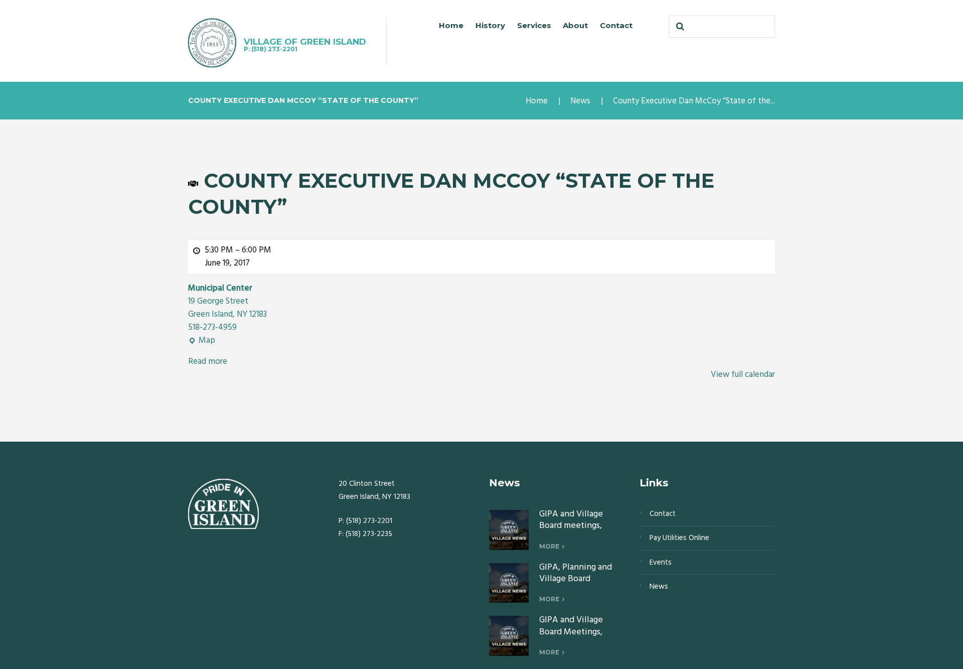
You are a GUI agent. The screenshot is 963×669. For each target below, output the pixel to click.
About (575, 25)
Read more (207, 361)
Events (661, 563)
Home (451, 25)
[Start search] (679, 26)
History (490, 25)
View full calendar (743, 374)
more (549, 546)
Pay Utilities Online (679, 538)
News (580, 101)
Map (201, 340)
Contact (616, 25)
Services (534, 25)
